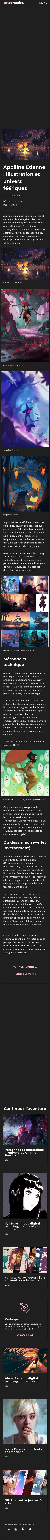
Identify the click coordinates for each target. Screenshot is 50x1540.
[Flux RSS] (8, 1529)
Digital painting (10, 205)
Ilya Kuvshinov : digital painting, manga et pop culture (23, 1226)
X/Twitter (22, 952)
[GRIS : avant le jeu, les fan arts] (25, 1482)
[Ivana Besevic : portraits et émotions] (25, 1421)
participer (37, 1326)
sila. (18, 196)
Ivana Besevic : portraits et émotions (23, 1451)
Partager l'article (24, 967)
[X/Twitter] (30, 1529)
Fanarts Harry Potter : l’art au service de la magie (25, 1279)
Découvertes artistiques (13, 201)
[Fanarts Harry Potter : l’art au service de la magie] (25, 1260)
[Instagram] (15, 1529)
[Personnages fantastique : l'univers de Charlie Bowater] (25, 1129)
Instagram (8, 952)
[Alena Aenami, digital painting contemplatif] (25, 1360)
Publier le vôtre (25, 974)
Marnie (8, 1285)
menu (43, 3)
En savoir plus (25, 1335)
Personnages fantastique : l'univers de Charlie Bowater (24, 1153)
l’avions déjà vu (35, 720)
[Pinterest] (23, 1529)
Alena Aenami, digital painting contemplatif (22, 1380)
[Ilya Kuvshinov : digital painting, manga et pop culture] (25, 1196)
